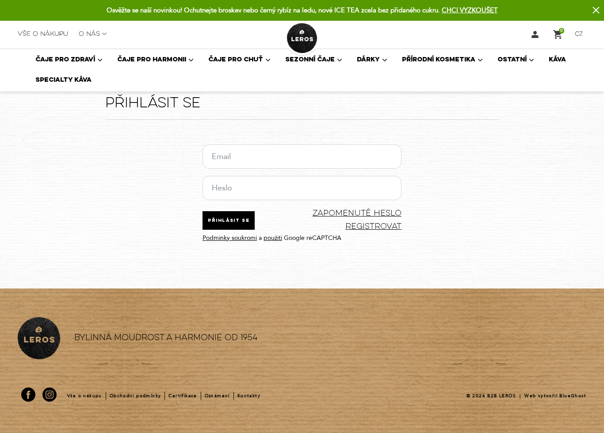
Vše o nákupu (43, 34)
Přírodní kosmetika (438, 60)
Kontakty (248, 396)
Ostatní (512, 60)
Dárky (368, 60)
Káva (557, 60)
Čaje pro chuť (235, 60)
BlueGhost (572, 396)
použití (273, 238)
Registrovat (373, 227)
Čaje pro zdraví (65, 60)
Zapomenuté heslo (357, 213)
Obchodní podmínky (135, 396)
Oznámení (217, 396)
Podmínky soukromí (230, 238)
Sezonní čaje (310, 60)
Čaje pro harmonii (151, 60)
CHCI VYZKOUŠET (470, 10)
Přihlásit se (228, 220)
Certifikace (182, 396)
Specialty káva (63, 80)
